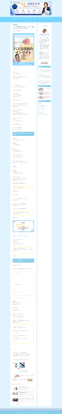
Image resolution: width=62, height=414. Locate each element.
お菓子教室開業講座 (42, 105)
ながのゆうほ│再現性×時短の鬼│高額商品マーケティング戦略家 (44, 34)
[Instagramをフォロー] (43, 63)
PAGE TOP (31, 409)
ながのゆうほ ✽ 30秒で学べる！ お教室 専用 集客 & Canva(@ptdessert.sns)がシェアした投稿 (26, 295)
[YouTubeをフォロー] (45, 63)
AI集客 (40, 103)
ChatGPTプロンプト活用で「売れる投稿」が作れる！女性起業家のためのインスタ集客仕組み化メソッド (45, 82)
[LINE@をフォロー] (47, 63)
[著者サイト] (42, 63)
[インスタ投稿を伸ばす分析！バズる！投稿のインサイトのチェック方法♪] (17, 30)
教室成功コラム (15, 24)
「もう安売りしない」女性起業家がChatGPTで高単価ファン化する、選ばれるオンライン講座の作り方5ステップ (44, 71)
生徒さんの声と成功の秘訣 (43, 114)
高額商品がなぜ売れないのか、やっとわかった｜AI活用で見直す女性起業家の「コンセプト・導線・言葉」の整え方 (45, 77)
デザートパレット (41, 110)
